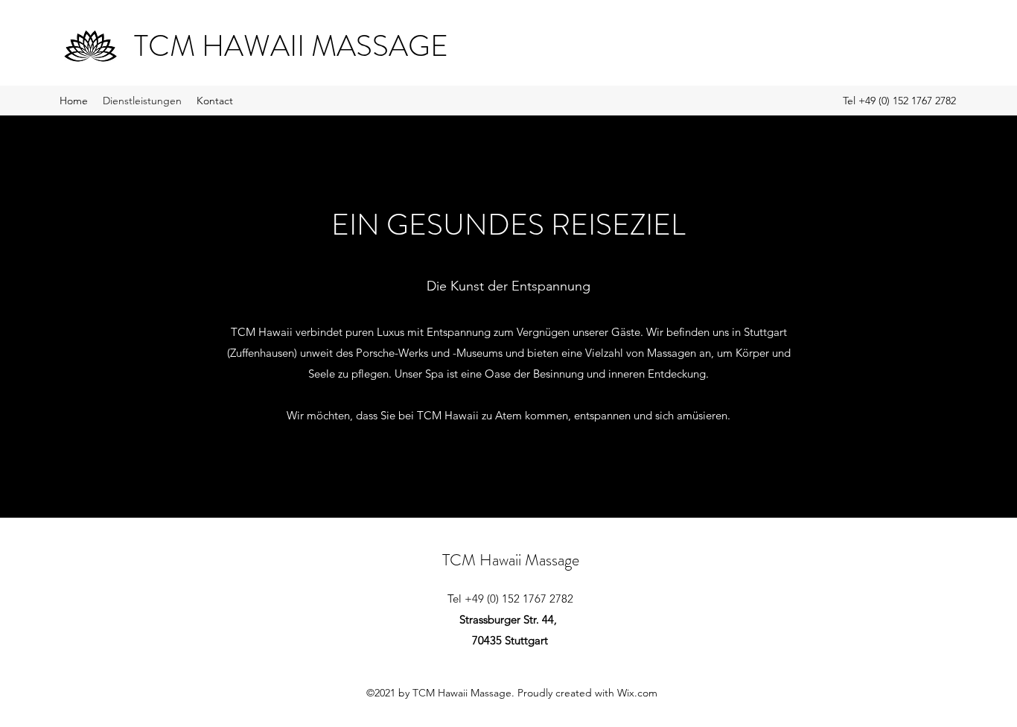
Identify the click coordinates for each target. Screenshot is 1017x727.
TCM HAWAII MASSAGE (291, 46)
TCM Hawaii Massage (510, 559)
